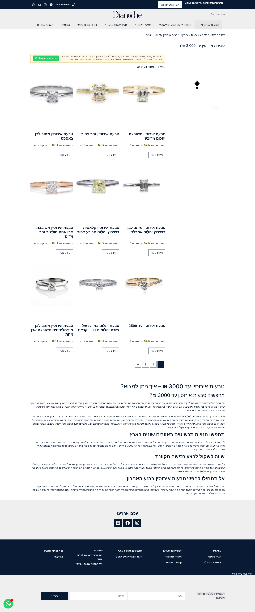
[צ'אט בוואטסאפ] (34, 4)
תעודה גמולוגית (173, 556)
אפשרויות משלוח (172, 551)
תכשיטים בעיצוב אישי (130, 551)
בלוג (212, 14)
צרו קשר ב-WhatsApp (46, 58)
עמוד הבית (218, 35)
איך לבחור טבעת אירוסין (89, 563)
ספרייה (221, 14)
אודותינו (216, 551)
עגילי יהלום (144, 25)
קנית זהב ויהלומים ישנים (129, 556)
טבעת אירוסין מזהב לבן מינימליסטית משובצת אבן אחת (52, 330)
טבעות (205, 35)
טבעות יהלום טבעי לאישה (176, 25)
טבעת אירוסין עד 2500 (147, 326)
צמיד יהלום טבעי (87, 25)
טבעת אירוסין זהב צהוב (100, 134)
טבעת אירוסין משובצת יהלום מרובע (147, 136)
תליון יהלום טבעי (117, 25)
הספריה (98, 550)
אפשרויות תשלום (212, 562)
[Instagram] (137, 523)
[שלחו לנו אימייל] (39, 4)
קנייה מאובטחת (173, 562)
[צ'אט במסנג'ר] (51, 4)
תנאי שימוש (214, 556)
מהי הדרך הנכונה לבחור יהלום (90, 557)
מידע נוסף (157, 154)
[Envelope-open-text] (118, 523)
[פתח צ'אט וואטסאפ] (8, 604)
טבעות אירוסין (210, 25)
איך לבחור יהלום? (242, 574)
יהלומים (65, 25)
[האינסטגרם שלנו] (45, 4)
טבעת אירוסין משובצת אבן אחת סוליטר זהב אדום (54, 232)
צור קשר (58, 556)
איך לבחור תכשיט (53, 551)
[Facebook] (127, 523)
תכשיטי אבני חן (45, 25)
